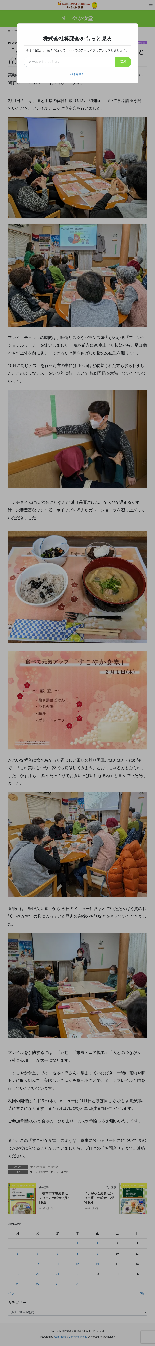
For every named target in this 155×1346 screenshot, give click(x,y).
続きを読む (77, 74)
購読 (123, 61)
